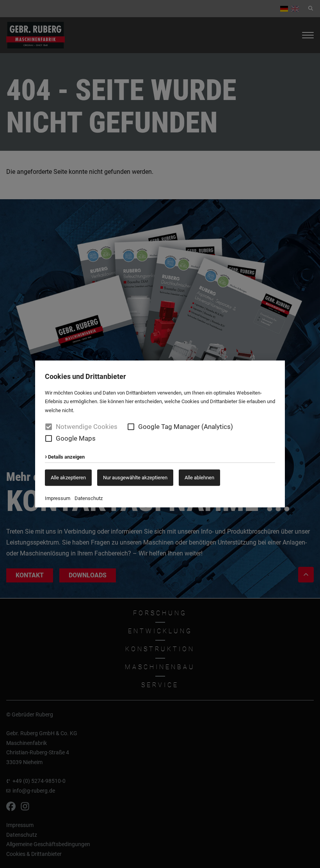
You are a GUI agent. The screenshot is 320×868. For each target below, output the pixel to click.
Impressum (57, 498)
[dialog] (160, 434)
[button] (131, 426)
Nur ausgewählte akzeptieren (135, 477)
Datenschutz (89, 498)
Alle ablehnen (199, 477)
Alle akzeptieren (68, 477)
